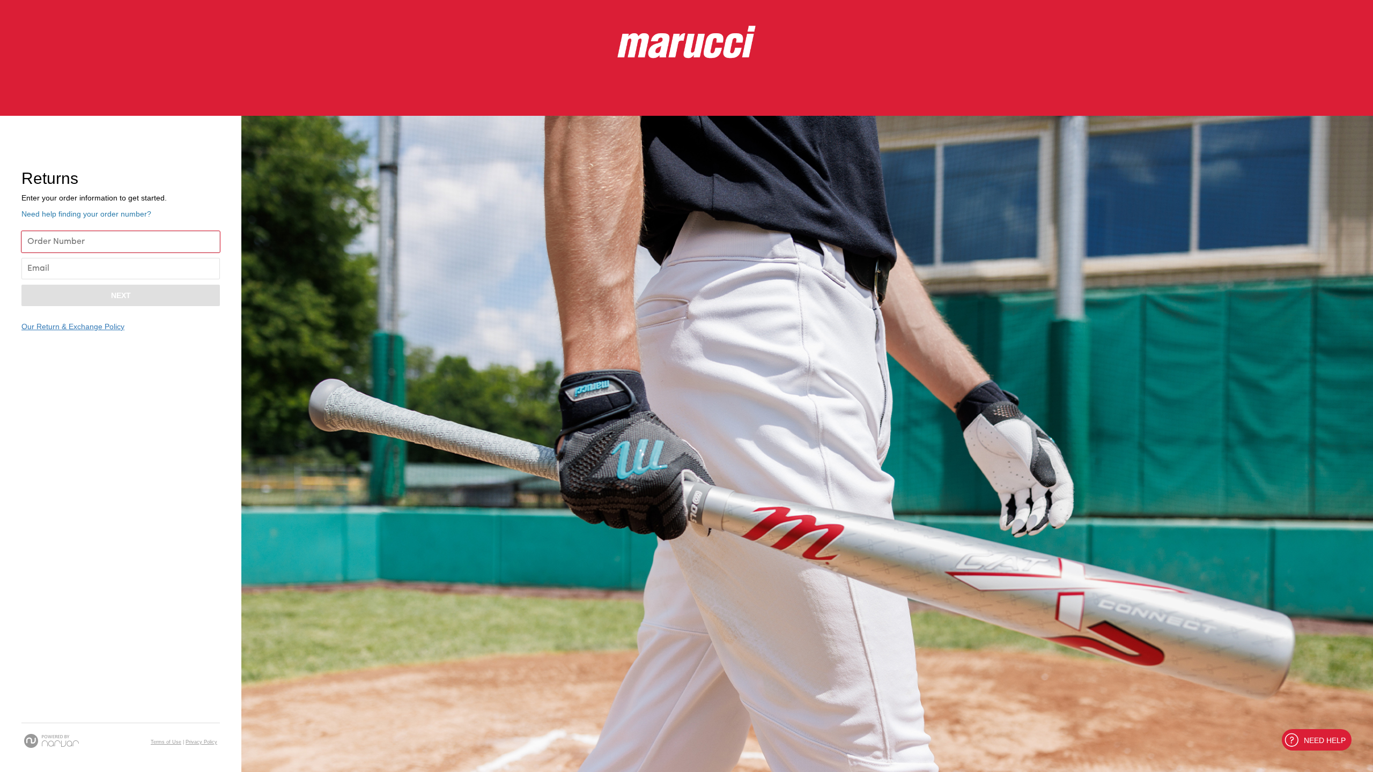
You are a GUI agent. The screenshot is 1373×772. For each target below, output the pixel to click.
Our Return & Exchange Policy (72, 326)
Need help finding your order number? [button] (86, 214)
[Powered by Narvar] (51, 741)
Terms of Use (166, 742)
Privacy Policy (201, 742)
